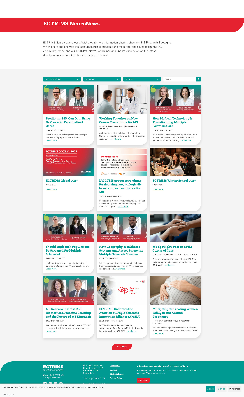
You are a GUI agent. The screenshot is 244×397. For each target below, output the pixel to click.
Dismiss (221, 389)
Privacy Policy (116, 378)
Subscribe (143, 380)
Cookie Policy (8, 394)
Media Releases (117, 374)
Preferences (234, 389)
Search (198, 79)
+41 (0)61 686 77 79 (95, 379)
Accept (210, 389)
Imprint (113, 370)
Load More (122, 347)
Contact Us (115, 366)
